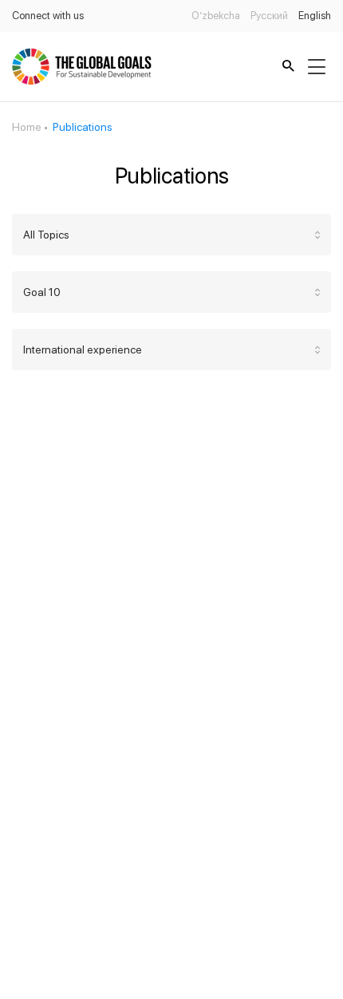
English (314, 16)
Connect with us (48, 16)
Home (26, 126)
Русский (269, 16)
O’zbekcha (215, 16)
